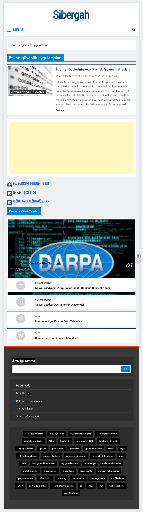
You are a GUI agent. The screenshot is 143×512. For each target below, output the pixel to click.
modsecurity (86, 471)
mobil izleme (50, 471)
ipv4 (121, 456)
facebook (64, 441)
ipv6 (23, 463)
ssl (81, 485)
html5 (111, 448)
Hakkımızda (23, 385)
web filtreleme (71, 493)
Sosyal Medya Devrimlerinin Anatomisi (59, 305)
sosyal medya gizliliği (63, 485)
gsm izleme (57, 448)
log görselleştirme (69, 463)
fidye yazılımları (25, 448)
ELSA (51, 441)
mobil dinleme (30, 471)
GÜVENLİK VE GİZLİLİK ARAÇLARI (28, 92)
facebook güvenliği (108, 441)
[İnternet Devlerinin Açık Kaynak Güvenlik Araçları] (30, 81)
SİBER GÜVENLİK (19, 258)
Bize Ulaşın (22, 393)
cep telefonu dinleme (80, 433)
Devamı (60, 110)
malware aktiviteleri (111, 463)
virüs (91, 485)
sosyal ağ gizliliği (37, 485)
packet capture (25, 478)
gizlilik (42, 448)
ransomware (78, 478)
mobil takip (68, 471)
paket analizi (45, 478)
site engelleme (98, 478)
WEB (37, 316)
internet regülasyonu (76, 456)
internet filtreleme (51, 456)
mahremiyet (90, 463)
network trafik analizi (108, 471)
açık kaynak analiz (34, 433)
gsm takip (74, 448)
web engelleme (116, 485)
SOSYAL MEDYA (43, 283)
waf (101, 485)
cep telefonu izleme (107, 433)
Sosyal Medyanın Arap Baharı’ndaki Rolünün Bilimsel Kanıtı (72, 288)
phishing (62, 478)
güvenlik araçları (93, 448)
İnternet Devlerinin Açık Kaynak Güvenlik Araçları (93, 69)
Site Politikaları (24, 409)
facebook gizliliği (84, 441)
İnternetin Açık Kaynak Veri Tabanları (58, 321)
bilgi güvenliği (57, 433)
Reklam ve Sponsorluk (29, 401)
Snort (20, 485)
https (122, 448)
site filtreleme (117, 478)
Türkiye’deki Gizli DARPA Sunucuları (37, 263)
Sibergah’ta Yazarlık (27, 416)
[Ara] (125, 369)
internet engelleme (27, 456)
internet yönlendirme (103, 456)
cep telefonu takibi (33, 441)
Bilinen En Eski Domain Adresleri (56, 338)
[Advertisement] (71, 148)
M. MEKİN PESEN (69, 76)
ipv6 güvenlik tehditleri (43, 463)
